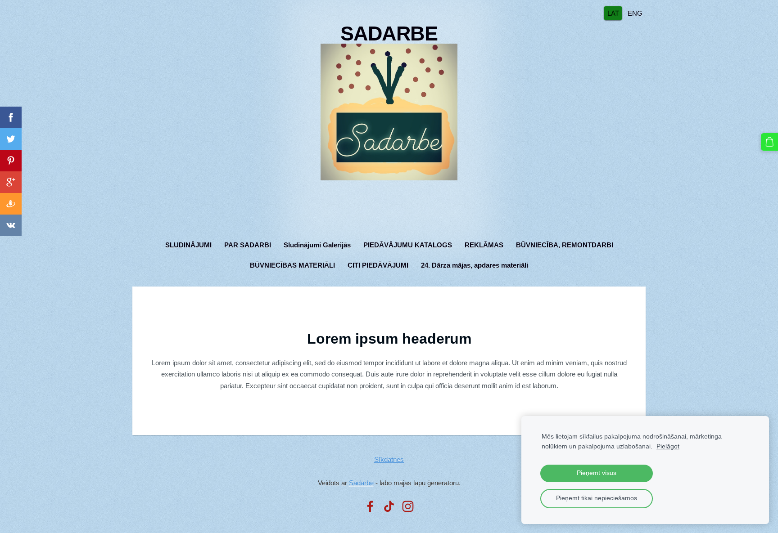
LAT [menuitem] (613, 13)
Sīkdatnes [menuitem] (389, 459)
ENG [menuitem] (635, 13)
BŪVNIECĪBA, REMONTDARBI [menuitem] (564, 245)
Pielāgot (667, 446)
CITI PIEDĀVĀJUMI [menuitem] (378, 265)
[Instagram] (407, 506)
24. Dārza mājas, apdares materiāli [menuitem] (474, 265)
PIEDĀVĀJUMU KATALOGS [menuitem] (407, 245)
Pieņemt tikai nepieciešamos (596, 498)
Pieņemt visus (596, 473)
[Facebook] (370, 506)
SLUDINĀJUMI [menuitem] (188, 245)
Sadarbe (361, 483)
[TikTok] (389, 506)
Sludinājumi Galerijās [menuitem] (317, 245)
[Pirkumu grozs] (769, 141)
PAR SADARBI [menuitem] (247, 245)
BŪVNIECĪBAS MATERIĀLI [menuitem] (292, 265)
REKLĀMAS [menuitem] (484, 245)
